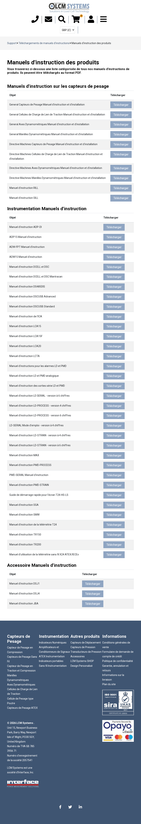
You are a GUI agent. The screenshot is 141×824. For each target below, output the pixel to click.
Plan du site (109, 684)
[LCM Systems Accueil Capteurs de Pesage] (69, 8)
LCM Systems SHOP (82, 661)
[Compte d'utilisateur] (91, 21)
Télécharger (121, 105)
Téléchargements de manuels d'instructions (44, 43)
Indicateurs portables (51, 661)
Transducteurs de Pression (86, 651)
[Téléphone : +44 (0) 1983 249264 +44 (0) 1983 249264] (35, 21)
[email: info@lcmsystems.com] (48, 21)
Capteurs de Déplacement (85, 642)
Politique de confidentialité (117, 661)
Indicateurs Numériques (52, 642)
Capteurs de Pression (82, 647)
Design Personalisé (81, 665)
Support (12, 43)
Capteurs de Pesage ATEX (22, 707)
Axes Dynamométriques (21, 684)
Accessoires (77, 656)
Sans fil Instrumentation (53, 665)
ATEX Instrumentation (52, 656)
